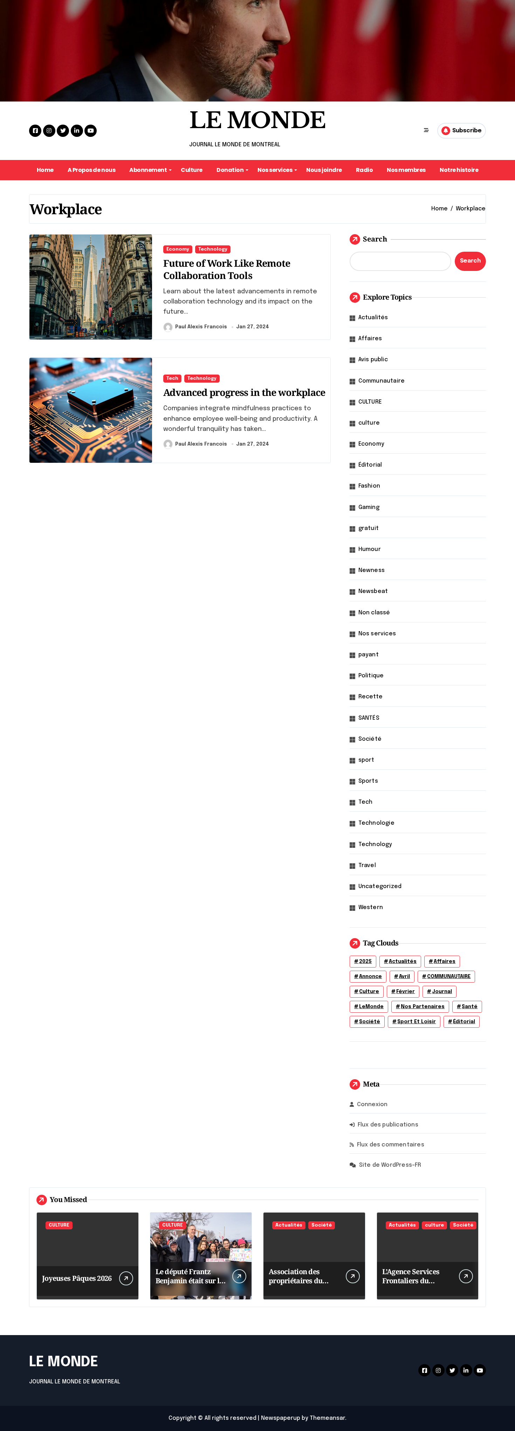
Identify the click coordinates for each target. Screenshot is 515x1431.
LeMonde (371, 1006)
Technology (212, 249)
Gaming (368, 507)
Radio (364, 170)
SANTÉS (368, 718)
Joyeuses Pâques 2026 (77, 1278)
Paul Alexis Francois (201, 326)
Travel (367, 865)
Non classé (374, 613)
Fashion (369, 486)
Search (375, 239)
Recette (370, 697)
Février (405, 991)
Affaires (370, 339)
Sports (368, 781)
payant (368, 655)
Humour (369, 549)
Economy (177, 249)
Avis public (373, 360)
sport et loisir (416, 1021)
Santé (470, 1006)
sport (366, 760)
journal (442, 991)
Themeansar (327, 1418)
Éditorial (370, 465)
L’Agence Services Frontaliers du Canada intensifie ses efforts (416, 1285)
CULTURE (370, 402)
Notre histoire (459, 170)
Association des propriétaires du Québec (295, 1280)
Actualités (373, 318)
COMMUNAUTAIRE (449, 976)
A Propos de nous (91, 170)
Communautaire (381, 381)
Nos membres (406, 170)
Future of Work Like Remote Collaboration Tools (226, 269)
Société (370, 739)
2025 (365, 961)
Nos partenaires (423, 1006)
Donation (230, 170)
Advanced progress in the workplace (244, 392)
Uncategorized (380, 886)
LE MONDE (257, 120)
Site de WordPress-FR (390, 1165)
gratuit (368, 528)
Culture (191, 170)
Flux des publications (388, 1125)
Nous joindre (324, 170)
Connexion (372, 1105)
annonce (370, 976)
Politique (371, 676)
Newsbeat (373, 591)
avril (404, 976)
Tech (172, 378)
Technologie (376, 823)
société (369, 1021)
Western (370, 907)
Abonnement (148, 170)
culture (369, 423)
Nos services (275, 170)
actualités (403, 961)
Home (45, 170)
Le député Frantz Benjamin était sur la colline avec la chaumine (190, 1285)
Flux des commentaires (390, 1145)
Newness (371, 570)
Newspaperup (280, 1418)
